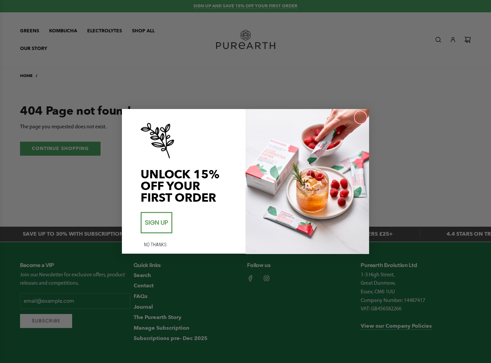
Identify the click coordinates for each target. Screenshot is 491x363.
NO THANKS (155, 244)
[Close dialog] (360, 117)
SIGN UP (156, 222)
